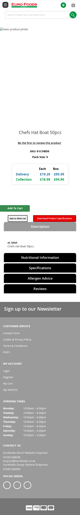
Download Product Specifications (54, 218)
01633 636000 (11, 469)
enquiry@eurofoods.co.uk (19, 461)
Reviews (40, 288)
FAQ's (6, 352)
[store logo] (22, 5)
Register (8, 377)
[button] (18, 218)
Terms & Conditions (15, 346)
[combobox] (40, 15)
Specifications (40, 268)
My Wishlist (10, 390)
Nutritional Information (40, 257)
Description (40, 226)
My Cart (8, 383)
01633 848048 (11, 457)
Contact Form (11, 333)
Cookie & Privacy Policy (17, 339)
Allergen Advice (40, 278)
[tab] (40, 226)
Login (6, 371)
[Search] (73, 14)
